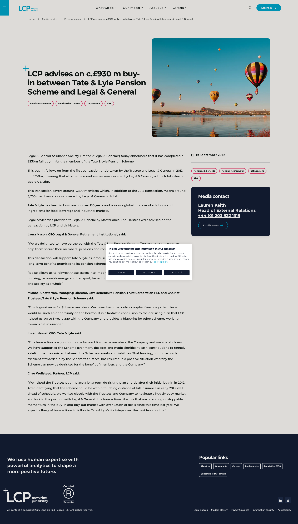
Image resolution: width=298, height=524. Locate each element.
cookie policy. (161, 261)
